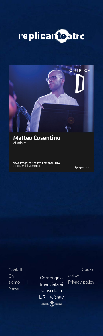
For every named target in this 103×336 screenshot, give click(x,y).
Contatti (16, 270)
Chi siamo (14, 279)
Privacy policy (81, 282)
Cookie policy (81, 272)
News (14, 288)
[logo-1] (51, 30)
